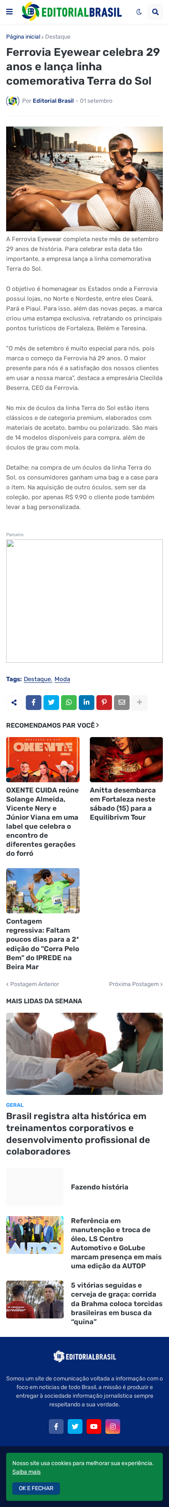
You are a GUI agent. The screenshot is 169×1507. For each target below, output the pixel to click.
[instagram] (112, 1426)
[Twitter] (51, 702)
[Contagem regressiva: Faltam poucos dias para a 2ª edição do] (43, 890)
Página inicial (23, 37)
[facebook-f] (56, 1426)
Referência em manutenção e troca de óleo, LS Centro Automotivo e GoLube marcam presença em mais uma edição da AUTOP (116, 1243)
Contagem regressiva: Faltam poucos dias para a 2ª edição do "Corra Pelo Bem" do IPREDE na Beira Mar (42, 943)
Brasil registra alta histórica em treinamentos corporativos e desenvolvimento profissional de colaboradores (78, 1134)
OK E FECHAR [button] (36, 1488)
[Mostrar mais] (139, 702)
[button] (9, 12)
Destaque (58, 37)
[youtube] (94, 1426)
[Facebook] (33, 702)
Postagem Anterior (34, 984)
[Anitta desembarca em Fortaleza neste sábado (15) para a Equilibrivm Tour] (126, 759)
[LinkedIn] (86, 702)
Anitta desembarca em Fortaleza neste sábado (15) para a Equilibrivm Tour (123, 803)
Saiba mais (26, 1471)
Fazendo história (99, 1187)
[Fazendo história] (35, 1187)
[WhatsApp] (69, 702)
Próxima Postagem (134, 984)
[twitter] (75, 1426)
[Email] (122, 702)
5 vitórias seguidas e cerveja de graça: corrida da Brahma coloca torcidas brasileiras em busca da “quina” (116, 1303)
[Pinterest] (104, 702)
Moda (62, 679)
